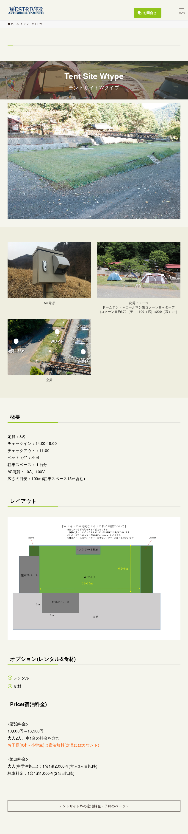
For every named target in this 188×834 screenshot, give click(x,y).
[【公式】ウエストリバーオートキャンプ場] (25, 10)
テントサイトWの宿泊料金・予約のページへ (94, 805)
